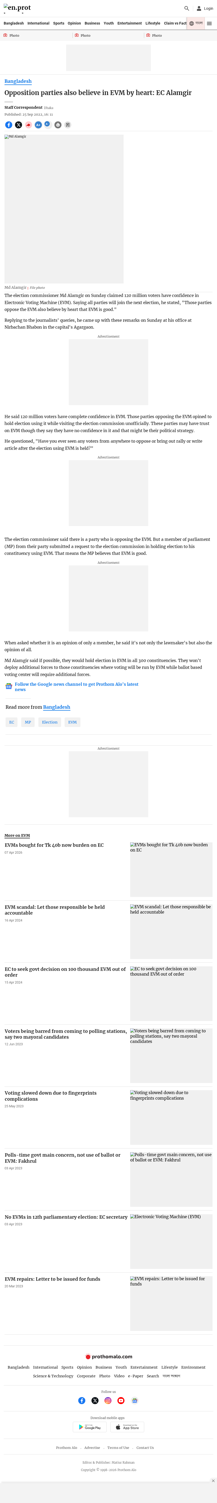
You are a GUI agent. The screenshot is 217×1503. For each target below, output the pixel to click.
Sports (58, 23)
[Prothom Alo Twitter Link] (97, 1401)
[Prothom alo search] (187, 8)
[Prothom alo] (18, 8)
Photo (104, 1376)
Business (92, 23)
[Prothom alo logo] (108, 1357)
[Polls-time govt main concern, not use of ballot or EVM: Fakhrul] (171, 1179)
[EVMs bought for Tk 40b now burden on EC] (171, 869)
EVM (72, 722)
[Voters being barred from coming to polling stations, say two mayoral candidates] (171, 1055)
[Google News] (134, 1401)
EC (11, 722)
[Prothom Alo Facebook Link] (84, 1401)
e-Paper (135, 1376)
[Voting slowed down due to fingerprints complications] (171, 1117)
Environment (193, 1367)
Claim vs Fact (175, 23)
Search (153, 1376)
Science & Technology (53, 1376)
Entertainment (129, 23)
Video (119, 1376)
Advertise (92, 1448)
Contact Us (145, 1448)
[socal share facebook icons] (9, 127)
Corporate (86, 1376)
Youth (109, 23)
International (38, 23)
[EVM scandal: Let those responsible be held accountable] (171, 931)
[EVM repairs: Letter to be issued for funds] (171, 1303)
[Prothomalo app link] (89, 1427)
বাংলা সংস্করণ (171, 1376)
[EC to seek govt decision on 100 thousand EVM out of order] (171, 993)
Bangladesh (14, 23)
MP (28, 722)
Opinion (74, 23)
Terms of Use (118, 1448)
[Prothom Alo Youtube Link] (123, 1401)
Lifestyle (153, 23)
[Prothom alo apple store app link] (127, 1427)
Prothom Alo (66, 1448)
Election (49, 722)
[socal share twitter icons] (19, 127)
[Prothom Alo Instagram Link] (110, 1401)
